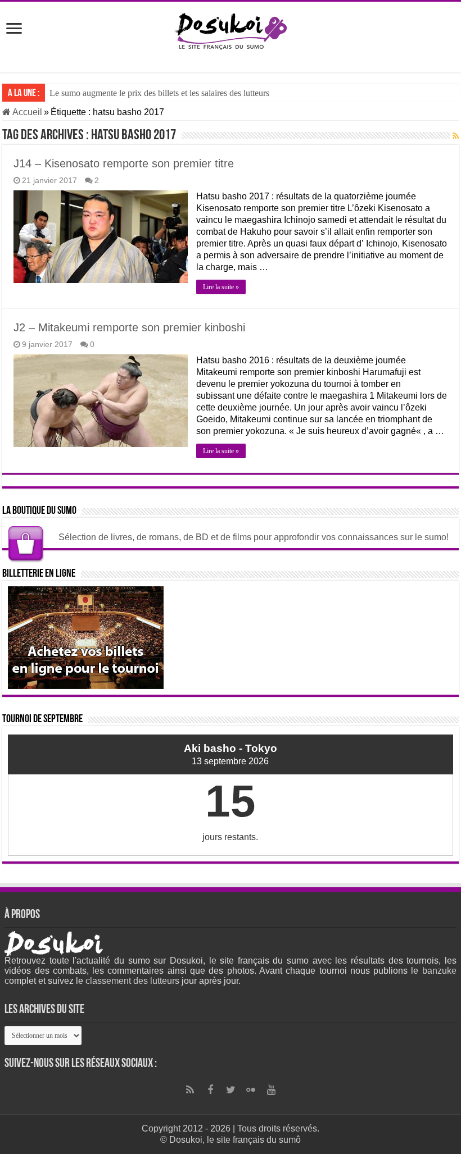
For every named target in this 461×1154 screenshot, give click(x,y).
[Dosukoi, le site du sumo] (230, 29)
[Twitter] (230, 1090)
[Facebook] (210, 1090)
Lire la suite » (221, 287)
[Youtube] (271, 1090)
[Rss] (190, 1090)
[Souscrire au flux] (456, 135)
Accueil (26, 112)
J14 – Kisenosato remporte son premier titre (123, 163)
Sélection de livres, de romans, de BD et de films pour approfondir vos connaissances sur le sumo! (253, 537)
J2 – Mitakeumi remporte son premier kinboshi (129, 327)
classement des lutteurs (132, 981)
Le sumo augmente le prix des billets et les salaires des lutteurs (159, 93)
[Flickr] (251, 1090)
